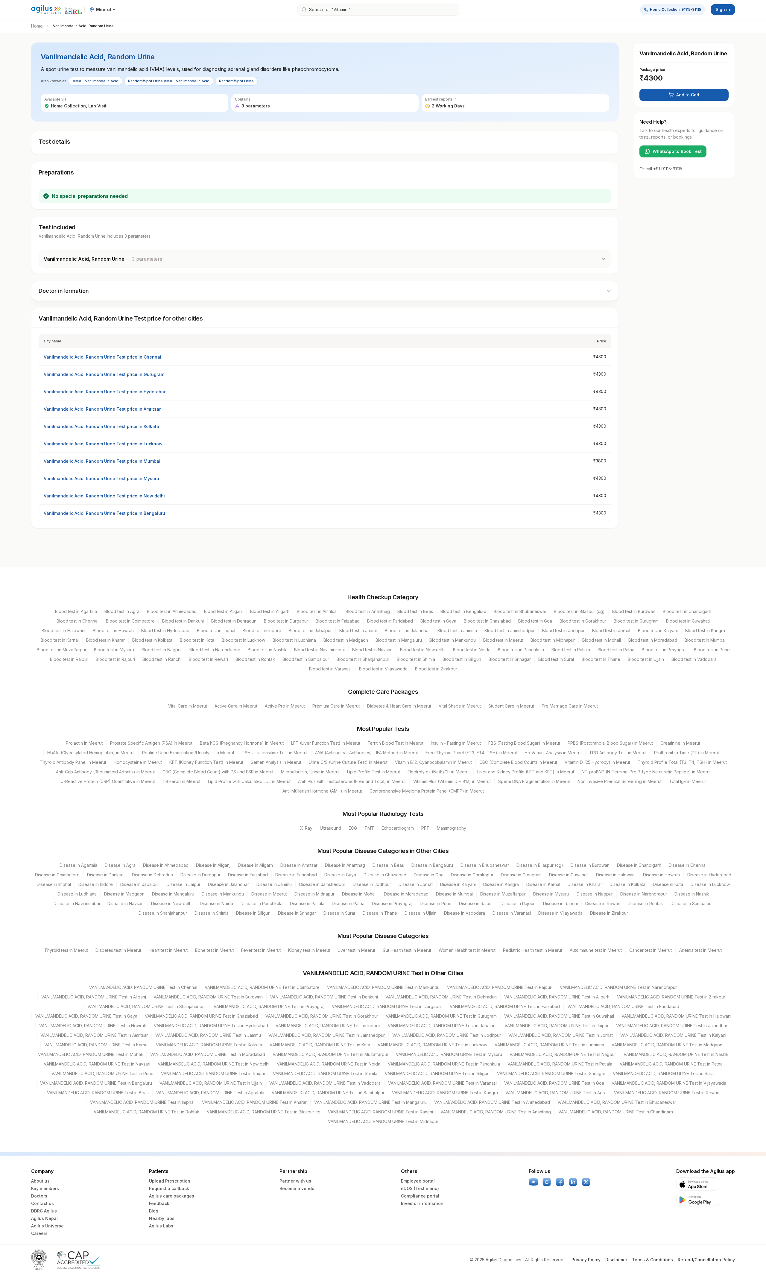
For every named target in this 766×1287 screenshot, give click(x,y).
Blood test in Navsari (372, 649)
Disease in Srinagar (297, 913)
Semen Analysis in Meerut (276, 762)
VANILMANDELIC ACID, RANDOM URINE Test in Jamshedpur (326, 1035)
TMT (369, 828)
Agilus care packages (171, 1195)
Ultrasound (330, 828)
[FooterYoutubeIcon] (533, 1182)
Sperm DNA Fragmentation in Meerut (534, 781)
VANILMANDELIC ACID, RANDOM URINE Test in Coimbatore (262, 987)
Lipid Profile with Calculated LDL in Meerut (249, 781)
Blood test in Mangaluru (399, 640)
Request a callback (169, 1188)
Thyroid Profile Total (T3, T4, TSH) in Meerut (682, 762)
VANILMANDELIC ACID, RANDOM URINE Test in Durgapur (387, 1006)
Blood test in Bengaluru (463, 611)
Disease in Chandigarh (639, 865)
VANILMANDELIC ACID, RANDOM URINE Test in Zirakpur (671, 996)
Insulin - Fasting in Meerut (456, 743)
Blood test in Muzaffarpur (61, 649)
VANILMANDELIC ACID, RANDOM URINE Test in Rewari (666, 1092)
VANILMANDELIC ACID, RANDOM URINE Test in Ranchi (380, 1111)
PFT (425, 828)
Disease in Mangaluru (173, 893)
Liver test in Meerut (356, 950)
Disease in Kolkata (627, 884)
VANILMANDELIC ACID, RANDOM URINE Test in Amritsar (94, 1035)
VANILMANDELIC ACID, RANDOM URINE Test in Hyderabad (211, 1025)
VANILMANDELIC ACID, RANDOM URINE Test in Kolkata (209, 1044)
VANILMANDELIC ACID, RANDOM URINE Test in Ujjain (210, 1083)
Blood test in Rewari (208, 659)
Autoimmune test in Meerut (596, 950)
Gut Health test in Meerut (407, 950)
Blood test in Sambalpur (305, 659)
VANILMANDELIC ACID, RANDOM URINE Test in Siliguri (437, 1073)
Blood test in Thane (601, 659)
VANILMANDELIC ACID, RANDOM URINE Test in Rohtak (146, 1111)
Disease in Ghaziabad (385, 874)
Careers (39, 1233)
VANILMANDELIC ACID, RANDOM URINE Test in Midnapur (383, 1121)
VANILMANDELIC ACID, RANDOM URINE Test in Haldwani (676, 1016)
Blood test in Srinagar (510, 659)
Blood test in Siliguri (462, 659)
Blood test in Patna (616, 649)
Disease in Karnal (543, 884)
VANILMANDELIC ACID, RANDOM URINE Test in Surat (664, 1073)
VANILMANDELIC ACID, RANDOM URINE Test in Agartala (210, 1092)
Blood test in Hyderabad (165, 630)
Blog (153, 1210)
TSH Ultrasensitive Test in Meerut (275, 752)
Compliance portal (420, 1195)
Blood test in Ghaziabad (487, 620)
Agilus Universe (47, 1225)
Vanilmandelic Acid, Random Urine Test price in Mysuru (101, 478)
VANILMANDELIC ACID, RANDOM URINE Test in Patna (671, 1063)
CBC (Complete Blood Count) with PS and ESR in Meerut (217, 771)
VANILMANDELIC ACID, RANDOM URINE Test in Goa (554, 1083)
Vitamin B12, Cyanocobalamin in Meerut (433, 762)
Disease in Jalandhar (228, 884)
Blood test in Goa (535, 620)
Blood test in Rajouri (115, 659)
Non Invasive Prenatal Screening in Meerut (619, 781)
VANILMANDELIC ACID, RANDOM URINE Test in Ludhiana (549, 1044)
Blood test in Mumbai (705, 640)
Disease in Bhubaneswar (484, 865)
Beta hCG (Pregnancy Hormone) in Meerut (242, 743)
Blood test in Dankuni (183, 620)
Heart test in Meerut (168, 950)
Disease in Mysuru (551, 893)
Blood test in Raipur (69, 659)
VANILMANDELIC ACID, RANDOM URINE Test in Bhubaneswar (616, 1102)
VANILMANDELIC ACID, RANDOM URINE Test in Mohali (90, 1054)
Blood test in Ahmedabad (172, 611)
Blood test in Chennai (77, 620)
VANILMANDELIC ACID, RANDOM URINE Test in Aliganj (93, 996)
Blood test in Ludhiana (294, 640)
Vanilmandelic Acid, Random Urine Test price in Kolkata (101, 426)
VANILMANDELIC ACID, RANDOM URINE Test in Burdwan (208, 996)
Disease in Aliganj (213, 865)
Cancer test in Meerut (650, 950)
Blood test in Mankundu (452, 640)
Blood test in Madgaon (345, 640)
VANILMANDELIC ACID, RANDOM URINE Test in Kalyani (673, 1035)
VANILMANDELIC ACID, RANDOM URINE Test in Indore (328, 1025)
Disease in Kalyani (458, 884)
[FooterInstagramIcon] (546, 1182)
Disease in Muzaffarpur (503, 893)
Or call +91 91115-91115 (660, 168)
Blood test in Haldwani (63, 630)
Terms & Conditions (652, 1259)
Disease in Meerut (269, 893)
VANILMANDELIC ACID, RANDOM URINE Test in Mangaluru (370, 1102)
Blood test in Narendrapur (214, 649)
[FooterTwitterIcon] (586, 1182)
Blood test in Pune (712, 649)
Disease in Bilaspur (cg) (539, 865)
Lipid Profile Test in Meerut (373, 771)
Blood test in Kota (197, 640)
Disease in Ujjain (421, 913)
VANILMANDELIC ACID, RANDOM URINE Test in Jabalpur (442, 1025)
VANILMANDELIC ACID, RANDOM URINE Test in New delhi (213, 1063)
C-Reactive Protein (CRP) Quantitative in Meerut (107, 781)
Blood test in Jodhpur (563, 630)
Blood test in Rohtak (255, 659)
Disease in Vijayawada (560, 913)
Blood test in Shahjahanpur (363, 659)
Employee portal (418, 1180)
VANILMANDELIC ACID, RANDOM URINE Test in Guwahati (559, 1016)
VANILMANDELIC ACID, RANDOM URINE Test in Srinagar (551, 1073)
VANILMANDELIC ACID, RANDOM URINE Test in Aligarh (557, 996)
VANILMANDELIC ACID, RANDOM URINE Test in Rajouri (499, 987)
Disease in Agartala (78, 865)
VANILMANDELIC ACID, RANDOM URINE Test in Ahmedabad (492, 1102)
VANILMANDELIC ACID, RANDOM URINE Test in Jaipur (556, 1025)
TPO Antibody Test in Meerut (618, 752)
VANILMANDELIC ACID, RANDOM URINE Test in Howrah (92, 1025)
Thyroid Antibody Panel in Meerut (73, 762)
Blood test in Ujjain (646, 659)
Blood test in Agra (121, 611)
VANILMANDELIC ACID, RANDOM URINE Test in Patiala (559, 1063)
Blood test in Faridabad (390, 620)
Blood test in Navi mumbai (319, 649)
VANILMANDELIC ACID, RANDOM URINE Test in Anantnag (495, 1111)
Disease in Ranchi (560, 903)
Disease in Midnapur (314, 893)
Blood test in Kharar (105, 640)
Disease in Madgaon (124, 893)
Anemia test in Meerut (700, 950)
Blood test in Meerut (503, 640)
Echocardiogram (398, 828)
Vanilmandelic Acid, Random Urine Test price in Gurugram (104, 374)
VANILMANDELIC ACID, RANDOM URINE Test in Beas (98, 1092)
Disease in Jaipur (183, 884)
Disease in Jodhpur (372, 884)
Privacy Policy (586, 1259)
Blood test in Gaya (438, 620)
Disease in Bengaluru (432, 865)
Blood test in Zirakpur (436, 668)
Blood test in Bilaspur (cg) (579, 611)
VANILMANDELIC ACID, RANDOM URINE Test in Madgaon (667, 1044)
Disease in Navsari (125, 903)
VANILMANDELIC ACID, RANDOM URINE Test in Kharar (254, 1102)
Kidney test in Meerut (309, 950)
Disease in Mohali (359, 893)
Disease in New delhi (171, 903)
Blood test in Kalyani (658, 630)
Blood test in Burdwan (633, 611)
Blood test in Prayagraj (664, 649)
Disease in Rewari (602, 903)
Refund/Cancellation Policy (706, 1259)
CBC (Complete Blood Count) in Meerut (518, 762)
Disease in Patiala (307, 903)
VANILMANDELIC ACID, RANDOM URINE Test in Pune (102, 1073)
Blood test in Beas (415, 611)
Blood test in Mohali (601, 640)
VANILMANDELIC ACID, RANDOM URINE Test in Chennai (143, 987)
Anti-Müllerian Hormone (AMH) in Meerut (322, 790)
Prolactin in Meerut (84, 743)
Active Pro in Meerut (285, 705)
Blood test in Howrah (113, 630)
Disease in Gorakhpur (472, 874)
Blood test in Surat (556, 659)
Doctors (39, 1195)
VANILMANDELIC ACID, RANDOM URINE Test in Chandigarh (615, 1111)
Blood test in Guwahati (688, 620)
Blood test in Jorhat (611, 630)
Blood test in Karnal (60, 640)
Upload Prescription (169, 1180)
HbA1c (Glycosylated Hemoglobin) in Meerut (91, 752)
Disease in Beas (388, 865)
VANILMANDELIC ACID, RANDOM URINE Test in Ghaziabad (201, 1016)
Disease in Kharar (585, 884)
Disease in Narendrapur (643, 893)
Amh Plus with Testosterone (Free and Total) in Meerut (352, 781)
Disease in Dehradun (152, 874)
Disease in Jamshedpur (322, 884)
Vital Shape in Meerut (460, 705)
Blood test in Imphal (216, 630)
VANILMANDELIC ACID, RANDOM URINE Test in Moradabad (207, 1054)
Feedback (159, 1203)
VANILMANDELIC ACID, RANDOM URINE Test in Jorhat (560, 1035)
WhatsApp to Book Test (677, 151)
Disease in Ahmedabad (166, 865)
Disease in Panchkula (261, 903)
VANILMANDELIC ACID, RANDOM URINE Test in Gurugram (441, 1016)
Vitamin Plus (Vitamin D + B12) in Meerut (452, 781)
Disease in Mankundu (223, 893)
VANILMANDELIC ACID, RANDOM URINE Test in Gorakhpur (321, 1016)
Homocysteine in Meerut (138, 762)
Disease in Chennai (687, 865)
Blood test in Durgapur (286, 620)
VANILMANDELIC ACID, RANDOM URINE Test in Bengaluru (96, 1083)
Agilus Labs (161, 1225)
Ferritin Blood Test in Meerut (395, 743)
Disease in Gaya (340, 874)
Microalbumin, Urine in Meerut (310, 771)
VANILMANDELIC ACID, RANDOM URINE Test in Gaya (86, 1016)
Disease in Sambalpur (692, 903)
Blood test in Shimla (416, 659)
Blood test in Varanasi (330, 668)
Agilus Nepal (44, 1218)
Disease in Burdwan (590, 865)
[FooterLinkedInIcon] (573, 1182)
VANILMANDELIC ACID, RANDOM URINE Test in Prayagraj (269, 1006)
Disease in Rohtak (645, 903)
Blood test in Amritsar (317, 611)
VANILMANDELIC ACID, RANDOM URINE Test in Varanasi (442, 1083)
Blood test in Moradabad (652, 640)
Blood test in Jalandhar (407, 630)
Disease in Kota (668, 884)
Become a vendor (297, 1188)
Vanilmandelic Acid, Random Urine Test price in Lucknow (103, 443)
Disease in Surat (339, 913)
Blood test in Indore (262, 630)
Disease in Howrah (661, 874)
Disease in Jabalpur (139, 884)
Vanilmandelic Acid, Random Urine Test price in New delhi (104, 495)
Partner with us (295, 1180)
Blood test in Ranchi (161, 659)
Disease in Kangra (501, 884)
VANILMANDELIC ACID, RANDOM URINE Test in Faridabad (623, 1006)
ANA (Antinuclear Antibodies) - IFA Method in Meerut (366, 752)
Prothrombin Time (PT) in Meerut (686, 752)
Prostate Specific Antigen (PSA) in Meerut (151, 743)
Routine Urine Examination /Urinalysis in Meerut (188, 752)
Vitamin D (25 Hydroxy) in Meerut (597, 762)
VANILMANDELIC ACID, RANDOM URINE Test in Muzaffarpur (330, 1054)
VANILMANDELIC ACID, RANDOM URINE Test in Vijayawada (669, 1083)
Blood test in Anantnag (368, 611)
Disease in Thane (380, 913)
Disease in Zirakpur (609, 913)
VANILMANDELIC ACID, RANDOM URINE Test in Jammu (208, 1035)
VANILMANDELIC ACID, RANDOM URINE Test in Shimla (325, 1073)
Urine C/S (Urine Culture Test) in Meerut (348, 762)
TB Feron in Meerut (181, 781)
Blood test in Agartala (76, 611)
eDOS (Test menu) (420, 1188)
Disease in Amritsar (298, 865)
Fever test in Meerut (261, 950)
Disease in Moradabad (406, 893)
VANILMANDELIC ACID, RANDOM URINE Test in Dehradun (441, 996)
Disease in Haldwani (616, 874)
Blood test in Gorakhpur (583, 620)
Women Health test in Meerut (467, 950)
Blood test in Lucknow (243, 640)
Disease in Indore (95, 884)
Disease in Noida (216, 903)
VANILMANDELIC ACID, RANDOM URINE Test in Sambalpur (328, 1092)
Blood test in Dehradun (233, 620)
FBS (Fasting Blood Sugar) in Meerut (524, 743)
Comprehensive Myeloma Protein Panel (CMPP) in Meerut (427, 790)
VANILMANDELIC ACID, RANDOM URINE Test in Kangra (445, 1092)
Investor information (422, 1203)
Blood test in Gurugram (636, 620)
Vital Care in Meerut (187, 705)
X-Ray (306, 828)
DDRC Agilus (44, 1210)
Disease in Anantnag (345, 865)
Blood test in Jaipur (358, 630)
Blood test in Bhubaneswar (520, 611)
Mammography (451, 828)
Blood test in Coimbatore (130, 620)
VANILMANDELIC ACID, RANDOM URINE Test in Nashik (676, 1054)
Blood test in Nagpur (162, 649)
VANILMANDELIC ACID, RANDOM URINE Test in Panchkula (444, 1063)
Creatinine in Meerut (680, 743)
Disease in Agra (120, 865)
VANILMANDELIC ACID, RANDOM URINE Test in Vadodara (325, 1083)
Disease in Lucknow (710, 884)
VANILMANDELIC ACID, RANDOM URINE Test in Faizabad (505, 1006)
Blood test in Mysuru (114, 649)
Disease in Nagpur (595, 893)
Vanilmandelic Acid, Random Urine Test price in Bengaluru (104, 513)
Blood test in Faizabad (338, 620)
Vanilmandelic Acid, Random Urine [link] (83, 26)
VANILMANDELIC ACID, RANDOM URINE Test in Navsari (97, 1063)
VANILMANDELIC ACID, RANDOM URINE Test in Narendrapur (618, 987)
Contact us (42, 1203)
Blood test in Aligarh (269, 611)
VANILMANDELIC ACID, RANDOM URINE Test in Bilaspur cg (263, 1111)
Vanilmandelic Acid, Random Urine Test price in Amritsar (102, 409)
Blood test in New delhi (423, 649)
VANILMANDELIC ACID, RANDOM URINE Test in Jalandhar (671, 1025)
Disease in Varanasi (512, 913)
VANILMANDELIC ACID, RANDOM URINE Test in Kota (320, 1044)
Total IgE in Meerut (687, 781)
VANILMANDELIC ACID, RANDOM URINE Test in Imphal (142, 1102)
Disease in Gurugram (521, 874)
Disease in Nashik (691, 893)
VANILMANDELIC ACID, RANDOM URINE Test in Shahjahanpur (146, 1006)
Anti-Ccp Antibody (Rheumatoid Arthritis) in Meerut (105, 771)
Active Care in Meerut (236, 705)
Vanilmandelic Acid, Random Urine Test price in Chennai (102, 356)
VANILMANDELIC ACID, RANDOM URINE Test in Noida (328, 1063)
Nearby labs (161, 1218)
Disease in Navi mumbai (77, 903)
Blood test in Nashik (267, 649)
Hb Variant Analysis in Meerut (553, 752)
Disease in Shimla (211, 913)
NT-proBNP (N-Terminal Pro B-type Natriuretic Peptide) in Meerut (646, 771)
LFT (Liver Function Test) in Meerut (325, 743)
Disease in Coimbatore (57, 874)
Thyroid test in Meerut (66, 950)
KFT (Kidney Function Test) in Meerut (206, 762)
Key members (45, 1188)
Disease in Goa (428, 874)
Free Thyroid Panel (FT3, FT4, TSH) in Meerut (471, 752)
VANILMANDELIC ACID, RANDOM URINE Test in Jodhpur (446, 1035)
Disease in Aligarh (255, 865)
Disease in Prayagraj (392, 903)
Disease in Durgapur (200, 874)
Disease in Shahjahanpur (163, 913)
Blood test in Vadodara (694, 659)
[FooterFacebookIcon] (560, 1182)
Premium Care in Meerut (336, 705)
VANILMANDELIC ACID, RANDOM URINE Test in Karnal (96, 1044)
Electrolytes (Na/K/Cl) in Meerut (439, 771)
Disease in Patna (348, 903)
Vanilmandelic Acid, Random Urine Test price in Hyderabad (105, 391)
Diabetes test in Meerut (118, 950)
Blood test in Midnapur (553, 640)
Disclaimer (616, 1259)
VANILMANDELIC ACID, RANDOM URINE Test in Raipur (213, 1073)
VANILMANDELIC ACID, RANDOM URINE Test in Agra (556, 1092)
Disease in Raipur (476, 903)
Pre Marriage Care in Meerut (570, 705)
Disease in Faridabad (296, 874)
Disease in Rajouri (518, 903)
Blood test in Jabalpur (310, 630)
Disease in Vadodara (464, 913)
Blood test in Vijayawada (383, 668)
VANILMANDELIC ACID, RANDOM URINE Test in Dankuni (324, 996)
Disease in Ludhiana (77, 893)
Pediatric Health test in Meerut (532, 950)
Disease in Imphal (54, 884)
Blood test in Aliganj (223, 611)
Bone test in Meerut (214, 950)
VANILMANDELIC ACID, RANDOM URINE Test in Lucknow (432, 1044)
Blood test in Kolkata (152, 640)
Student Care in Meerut (511, 705)
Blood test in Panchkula (521, 649)
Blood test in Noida (471, 649)
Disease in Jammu (274, 884)
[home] (56, 10)
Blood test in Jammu (457, 630)
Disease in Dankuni (105, 874)
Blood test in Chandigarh (687, 611)
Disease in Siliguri (253, 913)
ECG (353, 828)
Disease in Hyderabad (709, 874)
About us (40, 1180)
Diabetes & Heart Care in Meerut (399, 705)
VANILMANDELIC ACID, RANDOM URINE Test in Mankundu (383, 987)
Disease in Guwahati (569, 874)
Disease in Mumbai (454, 893)
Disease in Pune (436, 903)
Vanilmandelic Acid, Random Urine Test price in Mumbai (102, 461)
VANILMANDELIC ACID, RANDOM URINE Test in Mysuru (449, 1054)
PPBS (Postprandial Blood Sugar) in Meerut (610, 743)
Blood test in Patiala (570, 649)
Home (37, 25)
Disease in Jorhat (416, 884)
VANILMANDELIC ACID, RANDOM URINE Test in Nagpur (563, 1054)
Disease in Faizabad (248, 874)
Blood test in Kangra (705, 630)
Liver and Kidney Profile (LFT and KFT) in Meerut (525, 771)
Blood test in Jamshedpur (509, 630)
